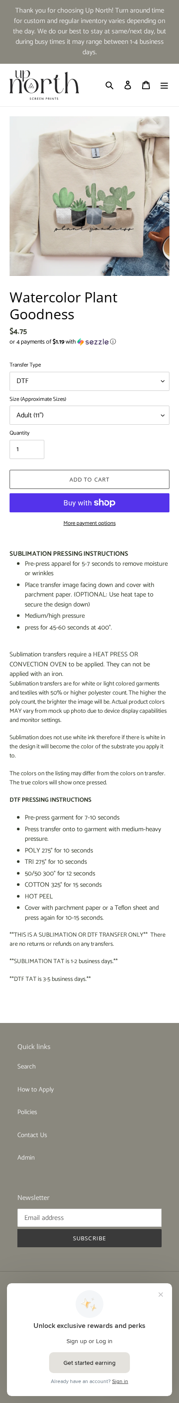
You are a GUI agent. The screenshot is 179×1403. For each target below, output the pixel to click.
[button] (63, 342)
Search (26, 1066)
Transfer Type (25, 365)
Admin (26, 1157)
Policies (27, 1112)
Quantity (20, 433)
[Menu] (164, 85)
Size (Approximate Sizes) (38, 399)
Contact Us (32, 1135)
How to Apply (35, 1089)
